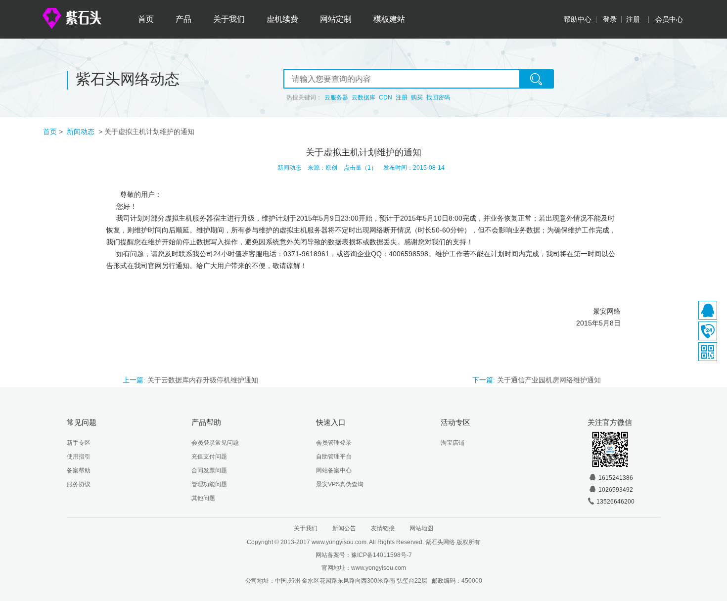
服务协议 (79, 484)
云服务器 (336, 97)
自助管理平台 (334, 456)
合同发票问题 (209, 470)
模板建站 (389, 19)
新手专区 (79, 442)
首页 (146, 19)
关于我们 (229, 19)
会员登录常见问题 (215, 442)
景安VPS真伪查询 (340, 484)
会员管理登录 (334, 442)
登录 (610, 19)
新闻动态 (81, 132)
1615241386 (615, 477)
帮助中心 (577, 19)
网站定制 (336, 19)
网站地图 (421, 528)
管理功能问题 (209, 484)
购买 (417, 97)
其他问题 (203, 498)
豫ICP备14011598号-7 (381, 555)
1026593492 (615, 489)
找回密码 (438, 97)
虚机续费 (282, 19)
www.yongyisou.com (378, 567)
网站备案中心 (334, 470)
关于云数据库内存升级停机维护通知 (202, 380)
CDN (385, 97)
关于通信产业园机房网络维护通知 (549, 380)
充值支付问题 (209, 456)
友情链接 (383, 528)
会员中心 (669, 19)
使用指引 (79, 456)
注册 (633, 19)
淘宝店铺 (452, 442)
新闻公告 (344, 528)
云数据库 (363, 97)
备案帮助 (79, 470)
